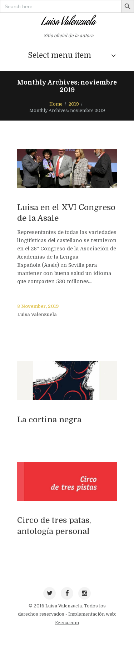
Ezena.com (67, 622)
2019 (74, 104)
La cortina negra (49, 419)
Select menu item (59, 55)
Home (56, 104)
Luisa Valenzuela (37, 314)
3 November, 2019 (38, 306)
